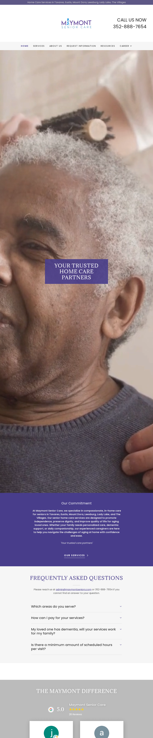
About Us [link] (55, 45)
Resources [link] (108, 45)
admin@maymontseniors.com (73, 589)
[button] (126, 46)
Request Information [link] (81, 45)
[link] (76, 23)
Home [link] (24, 45)
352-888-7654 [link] (129, 26)
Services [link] (39, 45)
